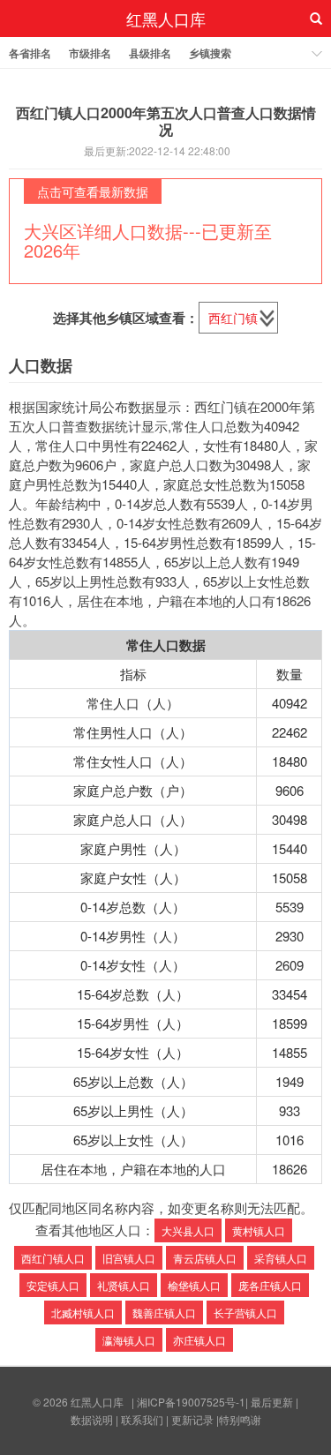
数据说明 (92, 1419)
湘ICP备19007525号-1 (191, 1401)
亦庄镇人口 (199, 1339)
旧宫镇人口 (128, 1257)
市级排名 (90, 53)
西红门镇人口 (53, 1257)
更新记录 (192, 1419)
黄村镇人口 (258, 1230)
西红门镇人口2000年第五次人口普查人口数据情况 (166, 120)
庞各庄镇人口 (270, 1285)
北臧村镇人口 (83, 1312)
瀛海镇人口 (128, 1339)
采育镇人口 (280, 1257)
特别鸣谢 (240, 1419)
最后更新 (272, 1401)
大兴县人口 (188, 1230)
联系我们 (142, 1419)
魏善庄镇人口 (164, 1312)
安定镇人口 (52, 1285)
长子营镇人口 (245, 1312)
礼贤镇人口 (123, 1285)
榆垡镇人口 (194, 1285)
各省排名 (30, 53)
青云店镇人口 (205, 1257)
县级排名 (150, 53)
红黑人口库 (166, 18)
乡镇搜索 (210, 53)
